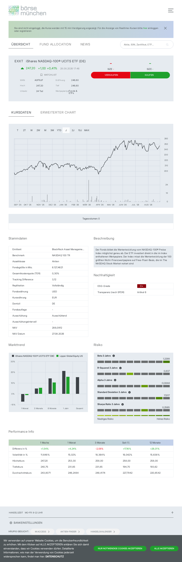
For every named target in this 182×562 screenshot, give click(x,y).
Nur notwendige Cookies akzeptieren (120, 548)
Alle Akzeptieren (164, 548)
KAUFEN (149, 75)
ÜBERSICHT (20, 44)
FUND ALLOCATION (55, 44)
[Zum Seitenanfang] (172, 512)
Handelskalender (101, 531)
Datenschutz (55, 556)
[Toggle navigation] (170, 10)
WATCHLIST (50, 75)
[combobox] (146, 44)
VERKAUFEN (111, 75)
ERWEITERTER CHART (58, 112)
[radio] (17, 130)
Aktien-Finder (68, 531)
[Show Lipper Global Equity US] (69, 356)
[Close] (165, 27)
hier (145, 28)
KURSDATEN (21, 112)
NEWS (85, 44)
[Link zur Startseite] (49, 10)
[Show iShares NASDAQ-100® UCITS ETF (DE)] (33, 356)
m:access (40, 531)
